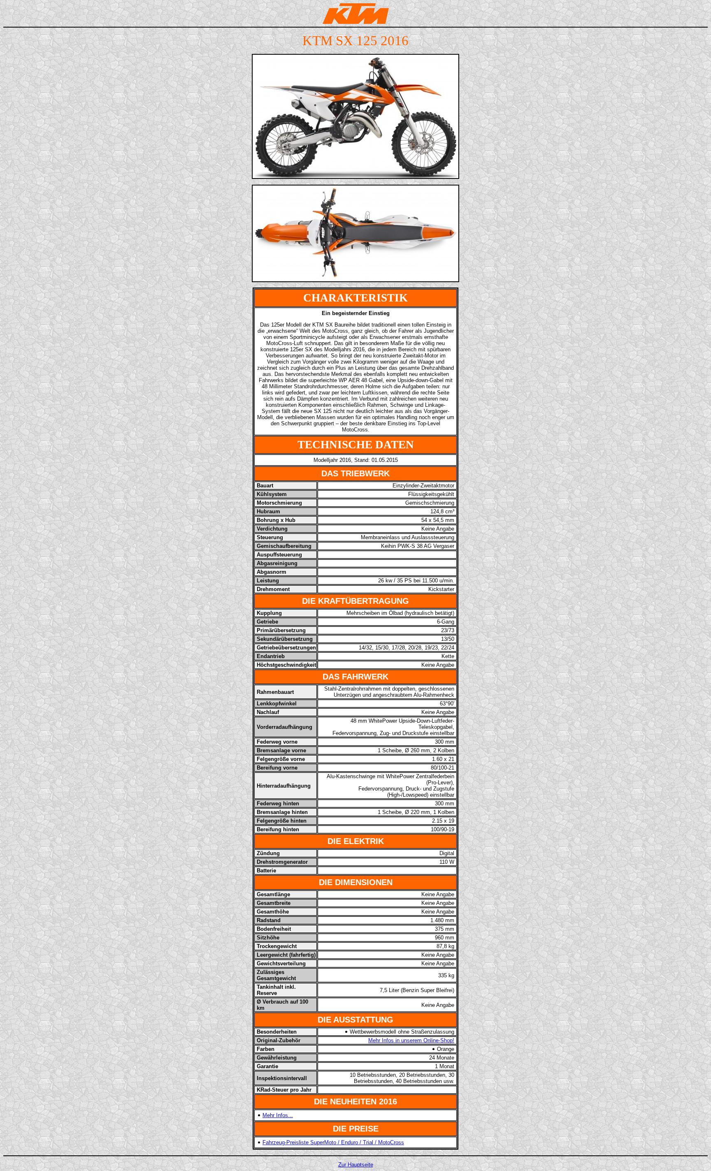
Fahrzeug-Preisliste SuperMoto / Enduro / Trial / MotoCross (333, 1142)
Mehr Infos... (278, 1115)
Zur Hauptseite (355, 1165)
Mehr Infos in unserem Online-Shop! (411, 1040)
